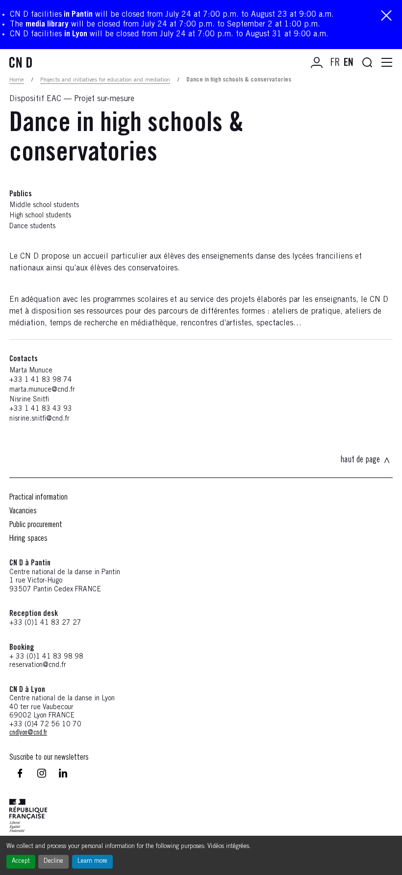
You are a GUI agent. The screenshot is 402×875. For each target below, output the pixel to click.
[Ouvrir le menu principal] (387, 63)
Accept (21, 861)
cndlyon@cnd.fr (28, 733)
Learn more (92, 861)
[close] (386, 16)
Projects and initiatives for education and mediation (105, 80)
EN (348, 63)
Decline (53, 861)
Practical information (38, 498)
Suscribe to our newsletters (49, 758)
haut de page (360, 460)
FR (335, 63)
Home (16, 80)
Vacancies (23, 511)
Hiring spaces (28, 539)
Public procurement (35, 525)
